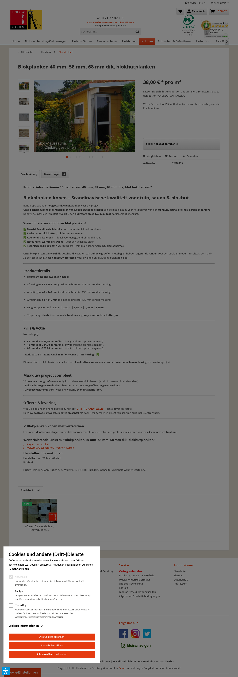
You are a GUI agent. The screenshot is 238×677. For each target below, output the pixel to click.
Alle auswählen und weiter (52, 654)
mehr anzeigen (20, 569)
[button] (6, 671)
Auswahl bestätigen (52, 645)
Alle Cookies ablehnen (51, 637)
